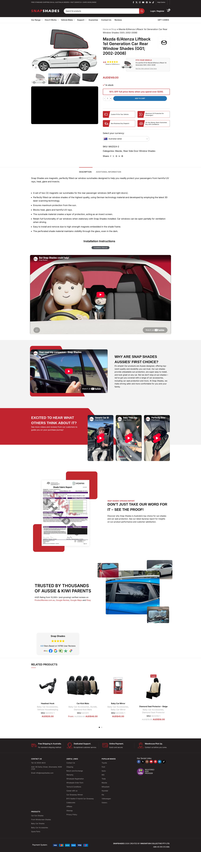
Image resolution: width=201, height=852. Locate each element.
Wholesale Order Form (74, 783)
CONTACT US (36, 759)
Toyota (104, 763)
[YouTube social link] (143, 2)
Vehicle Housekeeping (47, 709)
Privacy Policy (71, 814)
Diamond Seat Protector (153, 712)
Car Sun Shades (37, 816)
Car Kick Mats (83, 703)
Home (106, 29)
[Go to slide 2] (101, 727)
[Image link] (70, 845)
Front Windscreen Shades (41, 819)
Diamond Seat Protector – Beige (153, 706)
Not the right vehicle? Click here (146, 68)
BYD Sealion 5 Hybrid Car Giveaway (80, 799)
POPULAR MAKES (109, 759)
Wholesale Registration (75, 779)
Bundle (93, 707)
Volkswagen (106, 799)
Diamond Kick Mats (83, 709)
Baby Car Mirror (118, 703)
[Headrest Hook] (47, 686)
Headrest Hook (47, 703)
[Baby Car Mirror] (118, 686)
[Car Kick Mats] (82, 686)
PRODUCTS (35, 812)
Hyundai (105, 791)
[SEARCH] (141, 11)
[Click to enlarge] (36, 68)
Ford (103, 767)
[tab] (85, 170)
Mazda (118, 151)
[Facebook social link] (133, 2)
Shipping (69, 767)
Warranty (69, 775)
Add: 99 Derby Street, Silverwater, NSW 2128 (46, 768)
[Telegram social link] (122, 156)
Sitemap (69, 811)
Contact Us (70, 763)
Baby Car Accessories (47, 707)
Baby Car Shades (37, 823)
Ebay (88, 600)
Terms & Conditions (73, 787)
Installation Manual (100, 247)
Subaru (104, 803)
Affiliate (69, 806)
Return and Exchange (74, 771)
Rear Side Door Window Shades (139, 151)
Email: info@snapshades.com (42, 773)
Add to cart (140, 98)
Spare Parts (35, 831)
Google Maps (76, 600)
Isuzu (104, 771)
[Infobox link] (47, 745)
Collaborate (70, 803)
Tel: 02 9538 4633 (38, 763)
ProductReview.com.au (45, 600)
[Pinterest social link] (146, 2)
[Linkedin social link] (150, 2)
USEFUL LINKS (72, 759)
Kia (103, 795)
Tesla (104, 779)
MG (103, 775)
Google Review (62, 600)
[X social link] (136, 2)
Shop (113, 29)
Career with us (71, 791)
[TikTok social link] (153, 2)
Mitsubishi (105, 787)
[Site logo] (45, 11)
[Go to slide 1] (99, 727)
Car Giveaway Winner (74, 795)
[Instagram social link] (139, 2)
